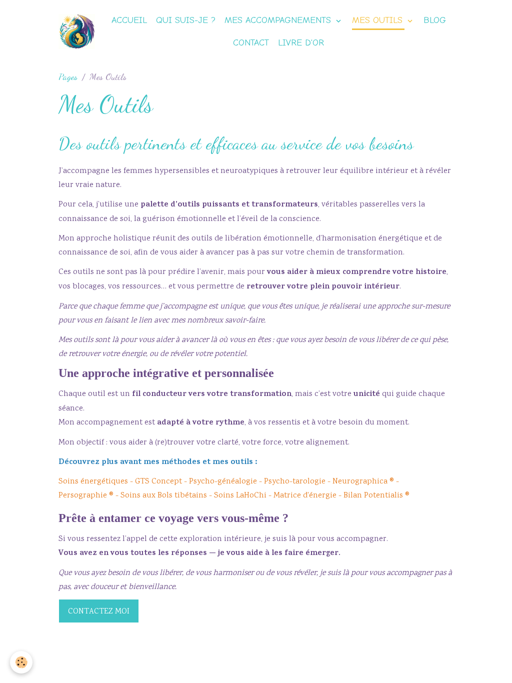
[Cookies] (21, 662)
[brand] (76, 31)
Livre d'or (301, 43)
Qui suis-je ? (186, 20)
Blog (435, 20)
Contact (251, 43)
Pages (68, 76)
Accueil (129, 20)
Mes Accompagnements (279, 20)
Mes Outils (379, 20)
